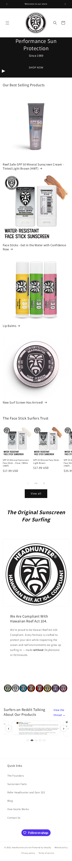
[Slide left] (28, 483)
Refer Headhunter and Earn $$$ (26, 792)
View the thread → (59, 712)
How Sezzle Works (18, 809)
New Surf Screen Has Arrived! (23, 402)
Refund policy (61, 847)
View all (36, 493)
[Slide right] (44, 483)
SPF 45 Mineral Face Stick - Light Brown (46, 461)
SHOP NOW (36, 67)
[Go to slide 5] (44, 740)
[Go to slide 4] (40, 740)
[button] (7, 23)
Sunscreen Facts (17, 784)
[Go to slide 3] (36, 740)
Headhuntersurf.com (22, 847)
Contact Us (13, 817)
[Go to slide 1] (28, 740)
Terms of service (46, 853)
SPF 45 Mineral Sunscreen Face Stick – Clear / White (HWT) (16, 463)
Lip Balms (9, 326)
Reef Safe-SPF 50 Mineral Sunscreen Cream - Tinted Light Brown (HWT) (33, 166)
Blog (10, 800)
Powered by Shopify (41, 847)
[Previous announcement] (7, 4)
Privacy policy (28, 853)
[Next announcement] (65, 4)
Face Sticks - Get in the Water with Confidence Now (34, 247)
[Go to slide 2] (32, 740)
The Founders (15, 775)
